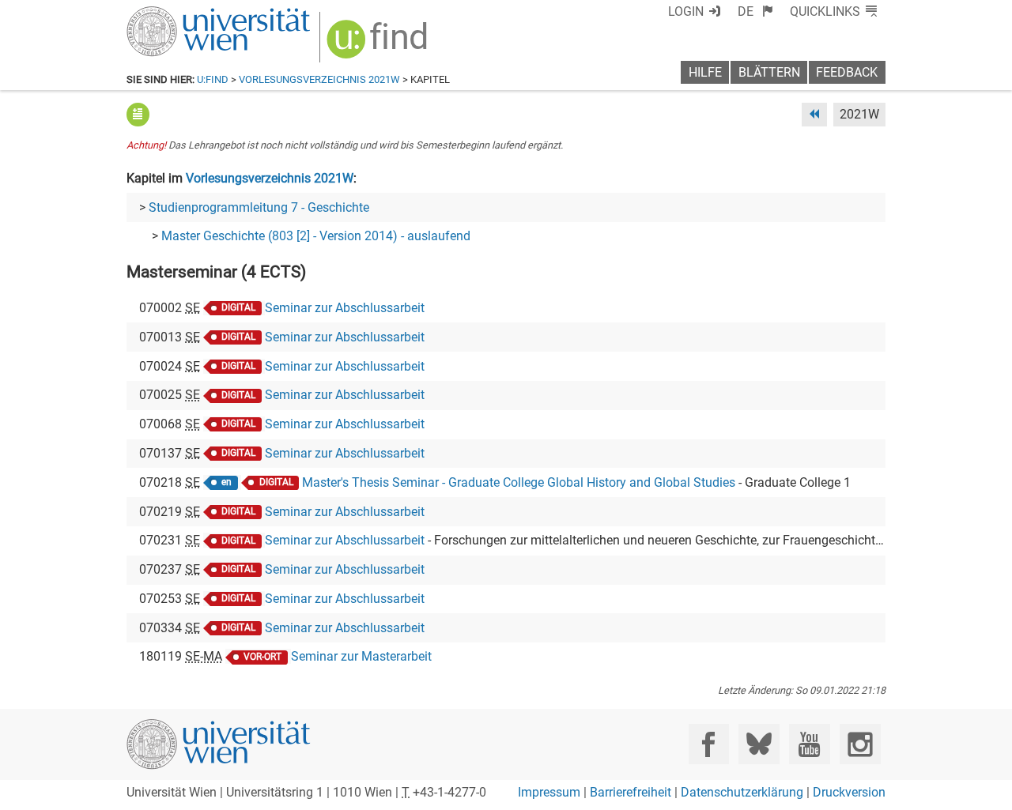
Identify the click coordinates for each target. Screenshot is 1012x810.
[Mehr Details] (137, 114)
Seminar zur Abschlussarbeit (345, 307)
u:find (212, 79)
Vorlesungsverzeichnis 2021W (319, 79)
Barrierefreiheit (630, 792)
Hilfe (705, 72)
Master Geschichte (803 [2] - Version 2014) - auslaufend (315, 235)
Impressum (549, 792)
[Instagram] (860, 744)
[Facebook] (709, 744)
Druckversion (849, 792)
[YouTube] (809, 744)
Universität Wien (181, 13)
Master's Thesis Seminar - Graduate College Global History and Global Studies (518, 482)
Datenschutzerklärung (742, 792)
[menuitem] (755, 11)
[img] (379, 44)
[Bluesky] (758, 744)
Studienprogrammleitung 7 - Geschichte (259, 207)
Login (686, 11)
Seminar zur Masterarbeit (361, 656)
